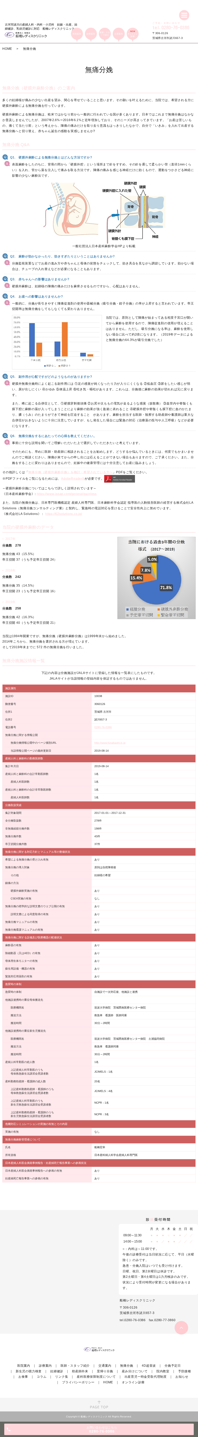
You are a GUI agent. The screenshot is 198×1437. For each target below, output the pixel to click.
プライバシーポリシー (78, 1382)
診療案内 (45, 1365)
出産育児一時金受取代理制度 (146, 1376)
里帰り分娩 (105, 1371)
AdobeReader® (73, 478)
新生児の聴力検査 (29, 1371)
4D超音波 (149, 1365)
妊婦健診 (56, 1371)
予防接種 (184, 1371)
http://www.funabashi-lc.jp (109, 742)
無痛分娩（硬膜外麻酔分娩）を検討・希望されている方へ (70, 472)
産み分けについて (135, 1371)
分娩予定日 (173, 1365)
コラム (41, 1376)
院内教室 (162, 1371)
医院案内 (23, 1365)
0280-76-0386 (103, 727)
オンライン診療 (133, 1382)
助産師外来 (80, 1371)
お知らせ (181, 1376)
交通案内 (104, 1365)
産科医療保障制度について (96, 1376)
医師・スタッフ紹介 (75, 1365)
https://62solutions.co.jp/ (63, 513)
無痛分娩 (126, 1365)
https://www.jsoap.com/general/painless (67, 494)
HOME (7, 48)
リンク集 (61, 1376)
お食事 (23, 1376)
